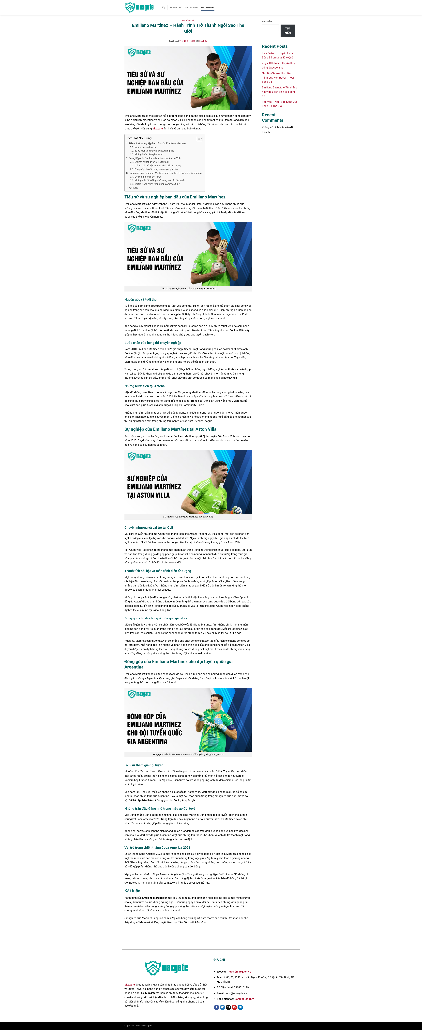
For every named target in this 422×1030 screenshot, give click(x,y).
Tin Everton (191, 7)
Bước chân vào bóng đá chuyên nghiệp (154, 150)
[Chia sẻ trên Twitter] (222, 1007)
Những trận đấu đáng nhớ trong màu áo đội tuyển (160, 180)
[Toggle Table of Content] (198, 138)
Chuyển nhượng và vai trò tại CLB (152, 162)
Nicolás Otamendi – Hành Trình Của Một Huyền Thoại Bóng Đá (278, 77)
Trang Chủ (176, 7)
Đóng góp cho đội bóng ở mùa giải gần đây (156, 169)
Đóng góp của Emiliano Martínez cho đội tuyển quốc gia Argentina (165, 173)
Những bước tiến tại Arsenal (149, 154)
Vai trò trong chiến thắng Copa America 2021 (158, 184)
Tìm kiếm (267, 21)
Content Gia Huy (244, 999)
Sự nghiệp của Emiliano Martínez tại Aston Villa (155, 158)
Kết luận (133, 187)
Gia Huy (203, 41)
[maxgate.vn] (140, 7)
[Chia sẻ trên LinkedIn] (240, 1007)
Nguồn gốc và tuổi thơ (146, 147)
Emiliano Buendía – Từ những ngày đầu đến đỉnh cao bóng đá (279, 91)
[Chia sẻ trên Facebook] (216, 1007)
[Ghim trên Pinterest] (234, 1007)
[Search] (163, 7)
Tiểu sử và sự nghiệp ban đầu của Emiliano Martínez (157, 143)
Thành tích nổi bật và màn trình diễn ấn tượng (158, 165)
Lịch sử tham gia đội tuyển (148, 176)
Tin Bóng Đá (207, 7)
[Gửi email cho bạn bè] (228, 1007)
